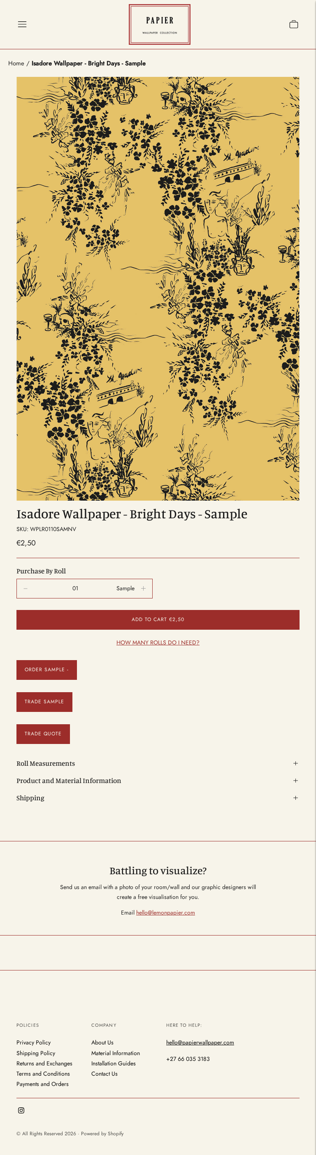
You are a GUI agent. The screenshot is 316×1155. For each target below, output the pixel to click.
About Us (102, 1042)
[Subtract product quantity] (143, 588)
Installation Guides (113, 1063)
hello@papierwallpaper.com (200, 1042)
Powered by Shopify (102, 1133)
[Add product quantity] (25, 588)
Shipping (30, 797)
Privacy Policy (33, 1042)
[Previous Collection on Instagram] (21, 1111)
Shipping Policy (35, 1053)
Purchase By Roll (41, 570)
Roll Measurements (45, 763)
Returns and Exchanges (44, 1063)
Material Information (115, 1053)
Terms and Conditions (43, 1074)
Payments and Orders (42, 1084)
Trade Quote (43, 733)
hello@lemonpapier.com (165, 912)
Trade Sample (44, 701)
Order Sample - (47, 669)
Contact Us (104, 1074)
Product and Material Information (68, 780)
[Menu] (22, 24)
